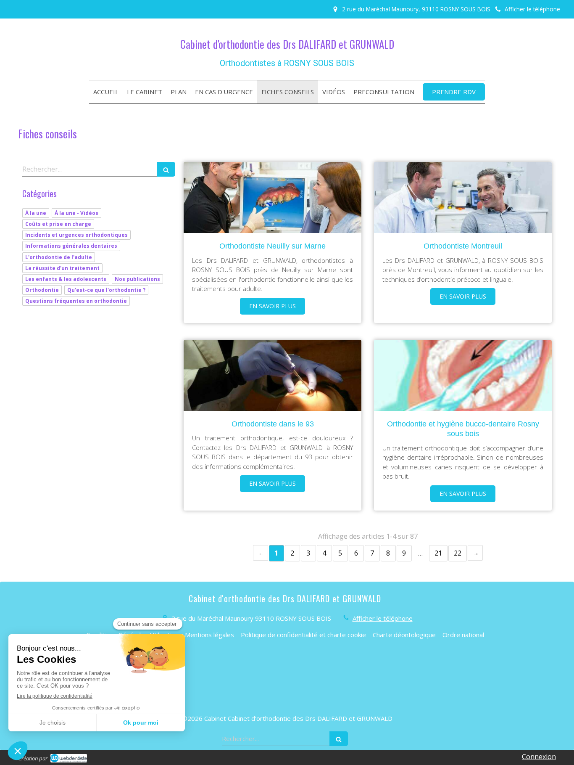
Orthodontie (42, 290)
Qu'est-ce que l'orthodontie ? (106, 290)
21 (438, 553)
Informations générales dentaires (71, 245)
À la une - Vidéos (76, 213)
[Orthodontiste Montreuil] (463, 197)
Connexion (539, 756)
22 (457, 553)
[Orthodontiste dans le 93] (272, 375)
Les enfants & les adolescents (65, 279)
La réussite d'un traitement (62, 268)
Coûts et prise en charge (58, 224)
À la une (35, 213)
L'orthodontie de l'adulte (58, 257)
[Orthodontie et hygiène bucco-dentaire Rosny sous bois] (463, 375)
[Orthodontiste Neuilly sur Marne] (272, 197)
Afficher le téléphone (532, 9)
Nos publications (137, 279)
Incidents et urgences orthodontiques (76, 234)
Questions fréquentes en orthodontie (76, 300)
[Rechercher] (166, 169)
